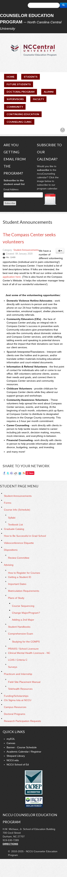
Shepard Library (16, 755)
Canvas (11, 743)
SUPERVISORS (15, 99)
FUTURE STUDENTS (19, 84)
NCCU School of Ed (18, 764)
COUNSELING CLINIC (19, 121)
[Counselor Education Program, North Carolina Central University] (33, 50)
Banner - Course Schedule (22, 747)
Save (31, 473)
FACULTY (38, 99)
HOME (10, 76)
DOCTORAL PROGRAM (20, 91)
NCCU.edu (13, 760)
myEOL (11, 738)
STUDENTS (30, 76)
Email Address (11, 189)
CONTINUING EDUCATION (23, 114)
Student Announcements (26, 250)
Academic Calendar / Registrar (24, 751)
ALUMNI (49, 91)
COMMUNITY (15, 106)
